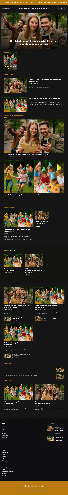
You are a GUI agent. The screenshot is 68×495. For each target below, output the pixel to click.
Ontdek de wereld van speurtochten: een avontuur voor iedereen (34, 42)
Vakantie (4, 469)
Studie (3, 465)
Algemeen (4, 429)
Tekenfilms (4, 467)
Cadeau (4, 433)
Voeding (60, 2)
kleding (3, 448)
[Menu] (3, 2)
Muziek (3, 450)
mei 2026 (27, 427)
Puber (20, 2)
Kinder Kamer (5, 441)
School (25, 2)
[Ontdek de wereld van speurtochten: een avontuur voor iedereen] (34, 31)
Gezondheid (5, 435)
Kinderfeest (39, 2)
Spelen (3, 463)
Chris (31, 46)
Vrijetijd (34, 37)
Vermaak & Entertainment (8, 471)
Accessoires (5, 427)
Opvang (54, 2)
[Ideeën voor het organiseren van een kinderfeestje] (10, 61)
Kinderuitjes (47, 2)
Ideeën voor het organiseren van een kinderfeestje (10, 64)
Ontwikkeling (14, 2)
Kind (7, 2)
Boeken (3, 431)
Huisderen (32, 2)
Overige (4, 456)
